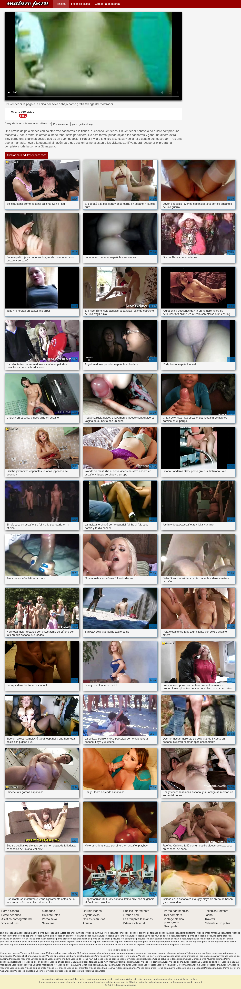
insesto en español (64, 935)
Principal (61, 3)
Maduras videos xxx (132, 964)
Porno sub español (157, 953)
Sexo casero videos (153, 964)
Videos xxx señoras (22, 964)
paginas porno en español (192, 935)
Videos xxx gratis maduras (155, 961)
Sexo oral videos (190, 956)
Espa (42, 953)
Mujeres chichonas (23, 956)
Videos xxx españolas (28, 4)
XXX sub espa (96, 959)
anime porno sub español (44, 932)
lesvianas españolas (85, 935)
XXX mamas (110, 961)
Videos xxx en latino (24, 970)
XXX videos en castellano (90, 953)
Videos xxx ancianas (126, 968)
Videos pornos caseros (116, 959)
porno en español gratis (136, 941)
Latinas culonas (39, 959)
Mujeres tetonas (215, 959)
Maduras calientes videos (133, 953)
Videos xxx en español (37, 961)
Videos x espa (17, 968)
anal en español (8, 932)
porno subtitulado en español (130, 944)
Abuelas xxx (39, 956)
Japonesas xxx (111, 953)
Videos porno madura (59, 959)
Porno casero (60, 124)
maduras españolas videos (140, 935)
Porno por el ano (232, 968)
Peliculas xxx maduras (129, 961)
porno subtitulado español (159, 944)
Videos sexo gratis (146, 968)
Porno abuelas (206, 956)
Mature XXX (108, 968)
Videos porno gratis (74, 970)
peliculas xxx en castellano (150, 938)
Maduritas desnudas (92, 964)
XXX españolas (172, 956)
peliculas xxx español (201, 938)
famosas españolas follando (225, 932)
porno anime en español (88, 941)
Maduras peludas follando (83, 961)
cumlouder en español (106, 932)
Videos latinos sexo (60, 961)
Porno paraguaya (166, 968)
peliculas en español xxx (12, 938)
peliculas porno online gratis (95, 938)
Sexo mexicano (214, 953)
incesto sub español (23, 935)
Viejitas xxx (170, 964)
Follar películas (80, 3)
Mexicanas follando (187, 964)
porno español (156, 941)
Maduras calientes (176, 953)
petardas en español (10, 941)
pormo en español (49, 941)
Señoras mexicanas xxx (45, 964)
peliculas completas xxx (219, 935)
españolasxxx (181, 932)
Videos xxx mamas (10, 953)
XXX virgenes (221, 956)
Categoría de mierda (107, 3)
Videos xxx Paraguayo (69, 964)
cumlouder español (128, 932)
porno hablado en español (32, 944)
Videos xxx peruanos (181, 959)
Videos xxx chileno (57, 968)
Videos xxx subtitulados (140, 959)
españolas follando (148, 932)
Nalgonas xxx (18, 961)
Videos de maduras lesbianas (185, 961)
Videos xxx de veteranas (151, 956)
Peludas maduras (213, 968)
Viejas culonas (115, 956)
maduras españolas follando (111, 935)
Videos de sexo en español (190, 968)
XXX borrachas (53, 953)
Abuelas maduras (112, 964)
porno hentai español (83, 944)
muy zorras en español (167, 935)
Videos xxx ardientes (77, 968)
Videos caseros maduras (213, 964)
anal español (23, 932)
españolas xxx (166, 932)
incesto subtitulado (44, 935)
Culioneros (41, 970)
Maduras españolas (95, 970)
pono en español (30, 941)
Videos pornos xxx (195, 953)
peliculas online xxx (36, 938)
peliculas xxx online (223, 938)
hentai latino (6, 935)
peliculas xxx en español (177, 938)
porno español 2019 (174, 941)
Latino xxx (75, 956)
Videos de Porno (79, 959)
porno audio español (112, 941)
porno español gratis (196, 941)
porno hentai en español (59, 944)
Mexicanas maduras (19, 959)
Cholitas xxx (101, 956)
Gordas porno (199, 959)
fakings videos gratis (199, 932)
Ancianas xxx (7, 970)
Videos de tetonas (29, 953)
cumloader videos (85, 932)
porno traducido (181, 944)
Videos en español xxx (58, 956)
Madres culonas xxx (211, 961)
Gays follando (69, 953)
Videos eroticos (55, 970)
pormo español (67, 941)
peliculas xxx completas (123, 938)
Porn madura (131, 956)
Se (198, 964)
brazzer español (66, 932)
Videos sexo (95, 968)
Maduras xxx (88, 956)
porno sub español (104, 944)
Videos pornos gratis (35, 968)
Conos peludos (161, 959)
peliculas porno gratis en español (64, 938)
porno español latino (218, 941)
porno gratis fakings (82, 124)
